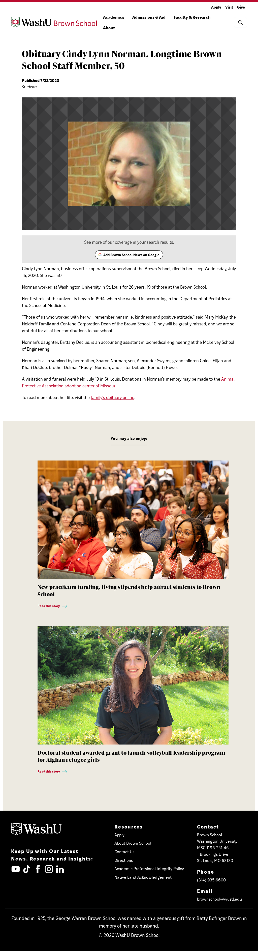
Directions (123, 860)
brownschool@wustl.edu (219, 899)
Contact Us (124, 851)
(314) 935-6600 (211, 879)
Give (241, 7)
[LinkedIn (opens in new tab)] (59, 869)
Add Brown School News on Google (128, 255)
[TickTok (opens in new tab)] (26, 869)
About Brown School (132, 843)
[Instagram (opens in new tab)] (48, 869)
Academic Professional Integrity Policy (149, 868)
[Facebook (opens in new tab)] (37, 869)
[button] (240, 22)
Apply (216, 7)
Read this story (49, 605)
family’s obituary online (112, 397)
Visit (229, 7)
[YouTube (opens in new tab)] (15, 869)
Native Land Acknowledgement (143, 877)
